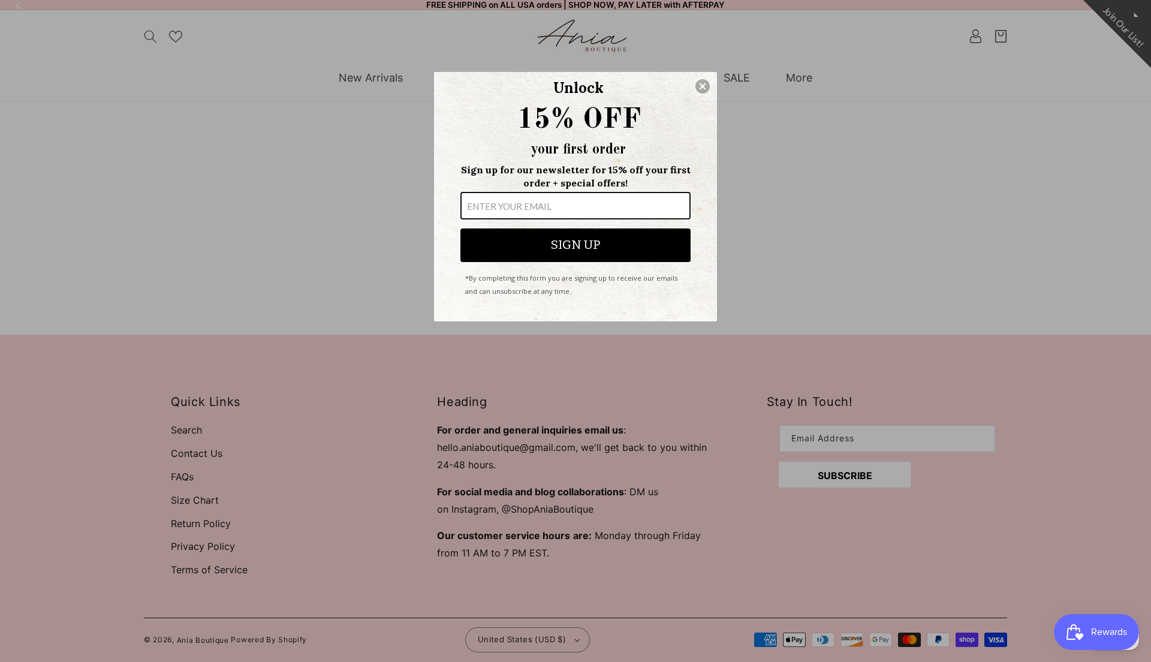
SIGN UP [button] (575, 244)
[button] (702, 86)
